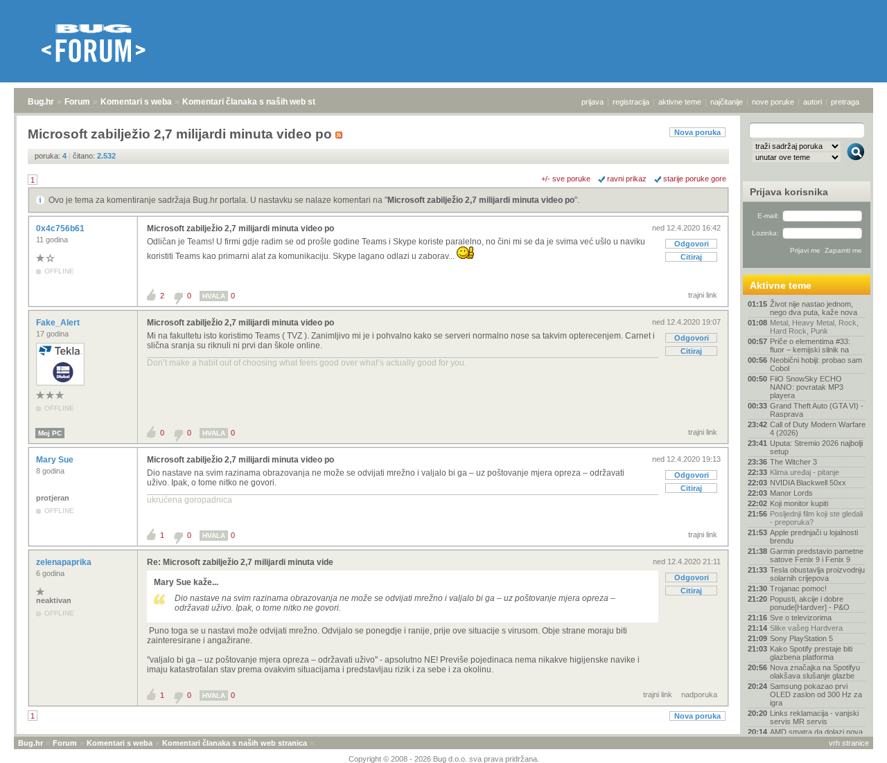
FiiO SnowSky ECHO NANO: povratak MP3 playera (806, 387)
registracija (631, 102)
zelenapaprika (65, 562)
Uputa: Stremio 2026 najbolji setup (816, 447)
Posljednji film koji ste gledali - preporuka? (816, 518)
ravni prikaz (627, 178)
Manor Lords (791, 493)
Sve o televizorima (801, 617)
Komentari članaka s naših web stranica (261, 102)
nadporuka (699, 694)
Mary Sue (56, 460)
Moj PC (50, 433)
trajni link (702, 295)
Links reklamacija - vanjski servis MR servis (814, 717)
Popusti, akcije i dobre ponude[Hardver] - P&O (810, 603)
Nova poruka (697, 132)
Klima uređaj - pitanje (804, 472)
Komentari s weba (136, 102)
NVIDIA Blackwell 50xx (808, 482)
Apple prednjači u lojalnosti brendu (814, 536)
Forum (77, 102)
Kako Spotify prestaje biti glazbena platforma (811, 653)
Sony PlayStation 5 (801, 638)
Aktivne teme (780, 285)
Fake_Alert (59, 322)
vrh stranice (849, 743)
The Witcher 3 (793, 462)
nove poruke (773, 102)
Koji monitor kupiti (799, 503)
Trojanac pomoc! (798, 588)
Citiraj (691, 257)
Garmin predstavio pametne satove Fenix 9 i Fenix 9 (816, 555)
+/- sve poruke (565, 178)
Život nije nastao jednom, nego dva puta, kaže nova (813, 308)
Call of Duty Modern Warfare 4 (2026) (818, 428)
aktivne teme (679, 102)
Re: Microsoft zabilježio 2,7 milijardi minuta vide (240, 562)
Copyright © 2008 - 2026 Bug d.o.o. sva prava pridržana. (444, 759)
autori (812, 102)
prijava (592, 102)
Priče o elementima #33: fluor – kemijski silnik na (810, 345)
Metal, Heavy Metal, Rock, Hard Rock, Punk (814, 326)
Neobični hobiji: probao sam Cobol (816, 364)
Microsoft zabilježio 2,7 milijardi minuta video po (480, 200)
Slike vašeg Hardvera (806, 628)
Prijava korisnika (789, 191)
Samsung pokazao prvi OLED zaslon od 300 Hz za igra (816, 694)
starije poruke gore (694, 178)
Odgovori (691, 244)
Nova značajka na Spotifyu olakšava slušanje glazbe (815, 671)
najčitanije (726, 102)
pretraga (845, 102)
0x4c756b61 (61, 228)
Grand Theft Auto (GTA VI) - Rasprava (816, 410)
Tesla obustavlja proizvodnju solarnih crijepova (817, 574)
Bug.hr (41, 102)
